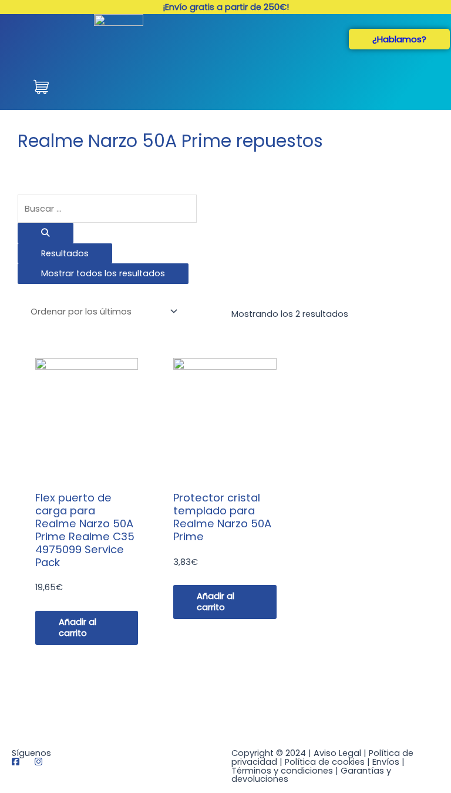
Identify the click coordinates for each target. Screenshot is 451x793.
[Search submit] (45, 233)
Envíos (385, 762)
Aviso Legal (337, 753)
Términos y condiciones (282, 771)
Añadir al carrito (77, 627)
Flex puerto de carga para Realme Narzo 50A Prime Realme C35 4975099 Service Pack (84, 529)
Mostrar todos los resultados (103, 273)
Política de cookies (325, 762)
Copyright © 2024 (268, 753)
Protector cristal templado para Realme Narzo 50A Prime (222, 517)
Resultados (65, 253)
